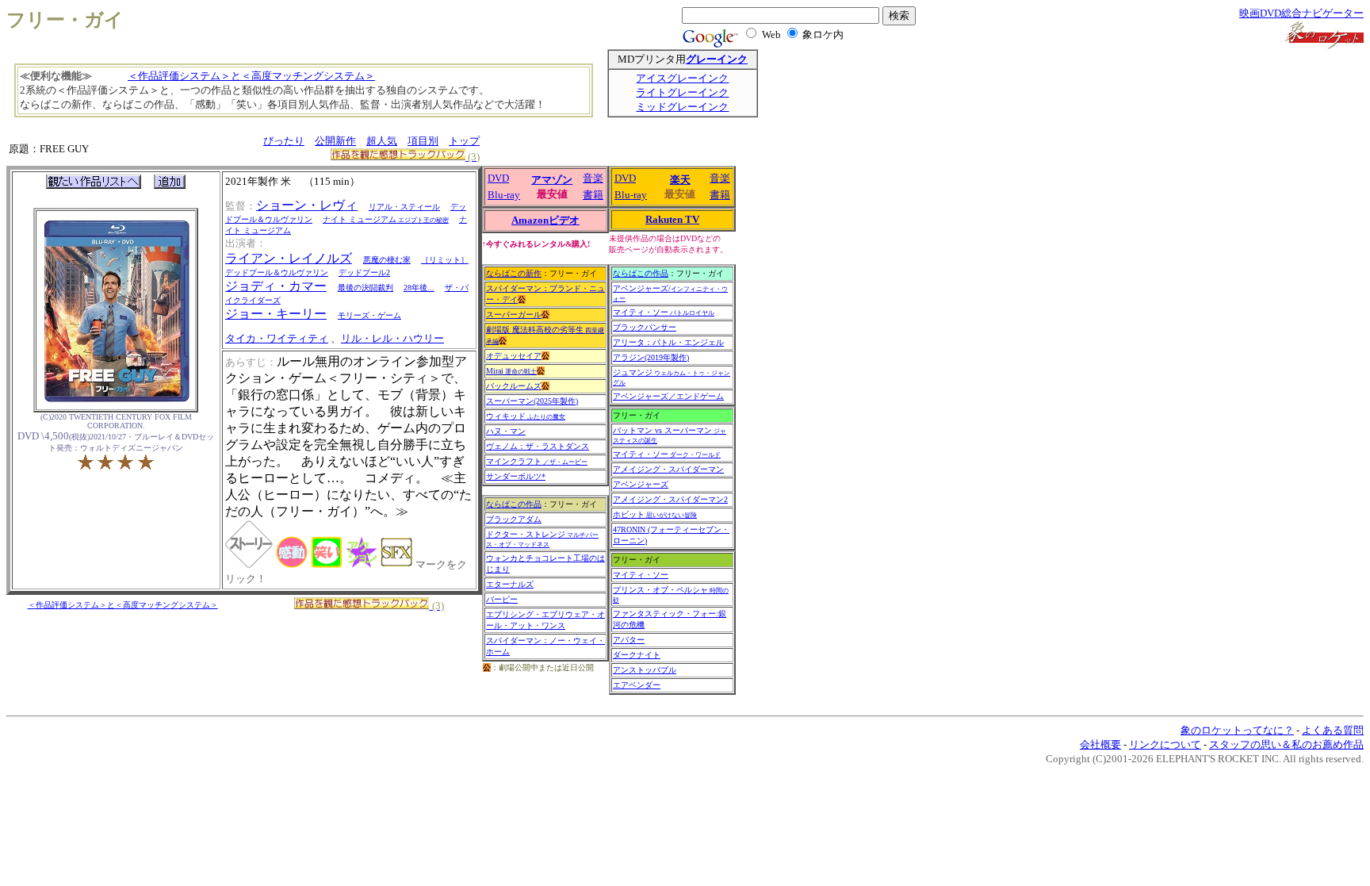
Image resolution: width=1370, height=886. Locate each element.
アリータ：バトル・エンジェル (668, 342)
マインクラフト (536, 461)
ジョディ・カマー (276, 286)
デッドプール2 (364, 272)
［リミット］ (445, 259)
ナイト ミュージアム (386, 219)
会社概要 (1100, 744)
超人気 (381, 141)
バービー (502, 599)
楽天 (680, 180)
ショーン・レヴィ (307, 205)
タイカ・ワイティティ (276, 338)
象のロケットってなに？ (1237, 730)
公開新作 (335, 141)
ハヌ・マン (506, 431)
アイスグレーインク (682, 78)
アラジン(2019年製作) (651, 357)
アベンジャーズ (640, 484)
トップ (464, 141)
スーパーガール (513, 314)
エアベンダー (636, 685)
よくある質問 (1333, 730)
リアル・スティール (404, 206)
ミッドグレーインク (682, 107)
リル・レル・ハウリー (392, 338)
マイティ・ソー (663, 312)
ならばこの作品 (513, 504)
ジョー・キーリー (276, 313)
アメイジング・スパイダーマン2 (670, 499)
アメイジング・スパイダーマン (668, 469)
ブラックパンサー (644, 327)
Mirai (511, 370)
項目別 (423, 141)
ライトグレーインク (682, 92)
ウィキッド (525, 416)
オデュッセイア (513, 355)
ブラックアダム (513, 519)
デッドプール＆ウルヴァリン (276, 272)
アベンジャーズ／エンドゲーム (668, 396)
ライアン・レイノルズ (288, 258)
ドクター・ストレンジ (542, 539)
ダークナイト (636, 654)
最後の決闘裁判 (365, 287)
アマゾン (551, 180)
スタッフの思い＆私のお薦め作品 (1286, 744)
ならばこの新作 (513, 273)
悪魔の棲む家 (387, 259)
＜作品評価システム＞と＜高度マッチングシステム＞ (251, 76)
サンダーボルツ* (515, 476)
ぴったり (283, 141)
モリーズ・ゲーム (369, 315)
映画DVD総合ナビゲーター (1301, 13)
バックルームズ (513, 386)
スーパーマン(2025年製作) (532, 401)
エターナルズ (510, 584)
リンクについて (1165, 744)
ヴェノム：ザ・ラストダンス (537, 446)
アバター (629, 639)
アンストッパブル (644, 669)
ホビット (655, 514)
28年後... (419, 287)
